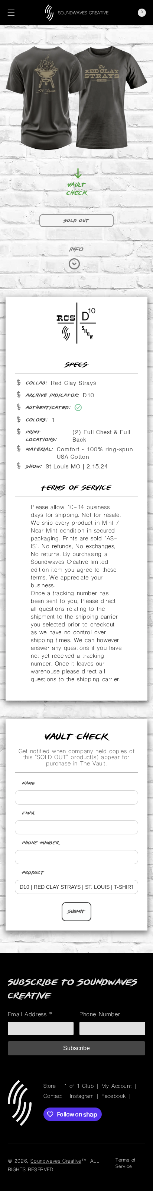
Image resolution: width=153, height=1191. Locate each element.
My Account (116, 1086)
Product (33, 873)
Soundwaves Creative (55, 1161)
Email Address (30, 1014)
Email (29, 813)
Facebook (113, 1096)
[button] (11, 12)
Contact (52, 1096)
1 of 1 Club (79, 1086)
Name (28, 783)
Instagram (82, 1096)
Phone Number (40, 843)
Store (49, 1086)
